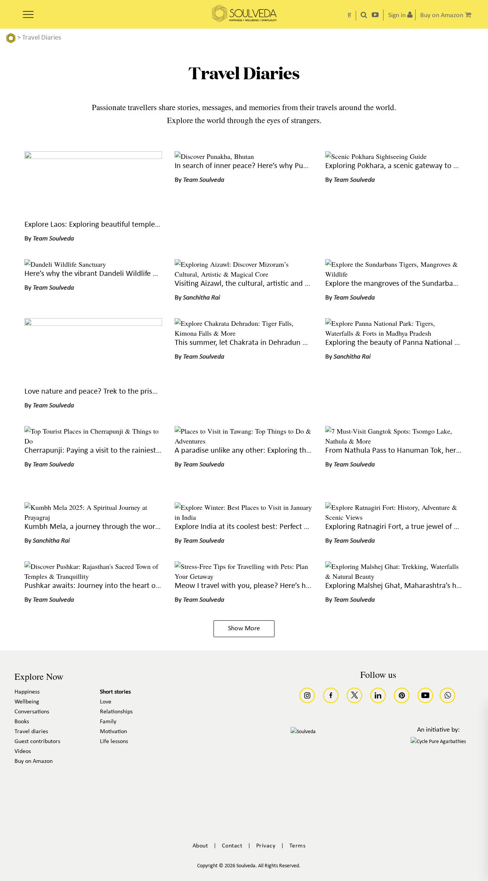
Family (108, 722)
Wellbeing (26, 702)
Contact (232, 846)
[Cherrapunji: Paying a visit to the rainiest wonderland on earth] (93, 440)
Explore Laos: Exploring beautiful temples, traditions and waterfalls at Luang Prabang (161, 225)
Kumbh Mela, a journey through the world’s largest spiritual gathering (137, 527)
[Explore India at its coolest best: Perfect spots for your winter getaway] (243, 517)
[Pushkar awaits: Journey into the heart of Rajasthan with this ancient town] (93, 576)
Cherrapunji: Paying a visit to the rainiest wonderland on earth (125, 451)
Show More (244, 628)
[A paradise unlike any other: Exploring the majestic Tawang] (243, 440)
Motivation (113, 732)
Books (21, 722)
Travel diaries (31, 732)
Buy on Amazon (33, 761)
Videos (22, 751)
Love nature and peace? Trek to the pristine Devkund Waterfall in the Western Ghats (160, 392)
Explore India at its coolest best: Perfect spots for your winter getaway (288, 527)
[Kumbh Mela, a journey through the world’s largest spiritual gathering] (93, 517)
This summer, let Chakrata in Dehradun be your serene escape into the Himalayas (306, 343)
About (200, 846)
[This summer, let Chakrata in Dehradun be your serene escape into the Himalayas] (243, 333)
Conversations (31, 712)
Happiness (27, 692)
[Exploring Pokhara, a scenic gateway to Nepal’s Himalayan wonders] (376, 156)
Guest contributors (37, 741)
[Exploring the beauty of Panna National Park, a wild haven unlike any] (394, 333)
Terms (297, 846)
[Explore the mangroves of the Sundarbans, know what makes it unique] (394, 274)
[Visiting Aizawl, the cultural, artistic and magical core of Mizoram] (243, 274)
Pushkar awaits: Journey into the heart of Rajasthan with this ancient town (145, 586)
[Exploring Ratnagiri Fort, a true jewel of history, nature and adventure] (394, 517)
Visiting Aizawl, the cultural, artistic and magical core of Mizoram (280, 284)
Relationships (116, 712)
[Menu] (28, 11)
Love (105, 702)
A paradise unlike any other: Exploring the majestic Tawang (270, 451)
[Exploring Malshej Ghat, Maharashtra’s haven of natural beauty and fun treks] (394, 576)
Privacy (266, 846)
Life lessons (114, 741)
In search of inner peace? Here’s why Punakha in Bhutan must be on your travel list (309, 166)
